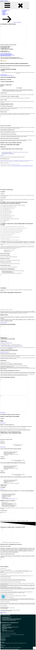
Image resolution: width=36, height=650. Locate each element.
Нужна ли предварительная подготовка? (6, 590)
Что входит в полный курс (6, 625)
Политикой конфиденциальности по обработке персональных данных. (22, 165)
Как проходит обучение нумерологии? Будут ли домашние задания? (10, 581)
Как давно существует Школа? (4, 601)
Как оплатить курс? (3, 568)
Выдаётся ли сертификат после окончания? (6, 594)
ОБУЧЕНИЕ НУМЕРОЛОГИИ (6, 624)
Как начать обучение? (3, 574)
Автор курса (4, 626)
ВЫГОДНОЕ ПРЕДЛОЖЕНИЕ (7, 627)
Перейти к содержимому (4, 0)
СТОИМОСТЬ (4, 11)
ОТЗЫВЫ (3, 12)
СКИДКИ (3, 14)
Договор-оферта (2, 637)
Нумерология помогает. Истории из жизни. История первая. (11, 619)
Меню (28, 8)
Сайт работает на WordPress (14, 649)
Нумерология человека (5, 617)
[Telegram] (3, 596)
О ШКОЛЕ (3, 13)
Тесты (3, 629)
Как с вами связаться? (3, 605)
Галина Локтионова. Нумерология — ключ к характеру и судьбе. (12, 618)
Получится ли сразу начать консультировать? (7, 597)
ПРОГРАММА (4, 10)
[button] (18, 568)
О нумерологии (4, 628)
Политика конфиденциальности (5, 649)
